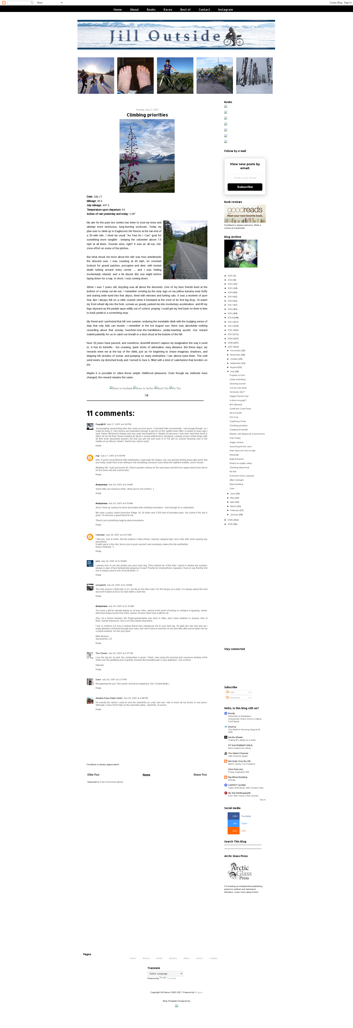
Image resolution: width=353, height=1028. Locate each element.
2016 (230, 309)
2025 (230, 275)
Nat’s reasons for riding (239, 748)
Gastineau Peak (238, 421)
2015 (230, 313)
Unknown (100, 534)
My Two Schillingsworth (239, 793)
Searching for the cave (241, 446)
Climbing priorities (238, 425)
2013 (230, 322)
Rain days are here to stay (243, 450)
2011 (230, 330)
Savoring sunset (237, 383)
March (233, 506)
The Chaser (101, 653)
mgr (98, 455)
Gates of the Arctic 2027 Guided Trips (245, 788)
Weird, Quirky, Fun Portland (241, 764)
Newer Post (200, 775)
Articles (173, 958)
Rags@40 (101, 424)
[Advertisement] (245, 586)
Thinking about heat (239, 467)
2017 (230, 305)
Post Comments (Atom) (111, 782)
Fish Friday (235, 438)
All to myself (236, 413)
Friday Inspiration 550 (238, 772)
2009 (230, 338)
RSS (239, 831)
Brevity (231, 713)
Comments (234, 697)
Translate (171, 978)
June (232, 493)
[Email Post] (146, 395)
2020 (230, 292)
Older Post (93, 775)
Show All (263, 800)
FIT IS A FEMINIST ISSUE (240, 745)
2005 (230, 524)
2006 (230, 520)
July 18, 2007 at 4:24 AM (120, 484)
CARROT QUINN (237, 785)
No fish (233, 471)
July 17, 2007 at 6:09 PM (119, 424)
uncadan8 (101, 585)
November (235, 354)
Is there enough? (238, 400)
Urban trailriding (238, 379)
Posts (231, 692)
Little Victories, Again (238, 756)
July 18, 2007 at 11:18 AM (119, 585)
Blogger (198, 992)
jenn (98, 561)
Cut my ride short (238, 388)
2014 (230, 317)
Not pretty (234, 454)
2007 (230, 347)
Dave (98, 679)
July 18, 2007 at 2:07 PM (120, 653)
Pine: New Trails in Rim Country (243, 796)
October (234, 359)
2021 (230, 288)
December (235, 350)
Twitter (240, 823)
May (232, 498)
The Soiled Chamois (238, 753)
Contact (204, 9)
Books (151, 9)
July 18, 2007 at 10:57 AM (118, 534)
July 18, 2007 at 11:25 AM (121, 606)
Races (168, 9)
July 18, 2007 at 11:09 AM (113, 561)
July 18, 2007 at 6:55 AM (120, 503)
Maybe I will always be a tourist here (247, 434)
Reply (98, 445)
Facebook (242, 816)
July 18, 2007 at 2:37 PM (114, 679)
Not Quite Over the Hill (239, 761)
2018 (230, 301)
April (232, 502)
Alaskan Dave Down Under (109, 698)
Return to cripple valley (241, 463)
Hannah (100, 665)
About (134, 9)
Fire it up (234, 417)
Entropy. (232, 780)
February (234, 510)
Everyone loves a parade (242, 475)
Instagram (225, 9)
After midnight (237, 480)
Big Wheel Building (237, 777)
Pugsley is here (237, 375)
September (235, 363)
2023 (230, 280)
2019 (230, 296)
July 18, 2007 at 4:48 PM (136, 698)
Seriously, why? (237, 392)
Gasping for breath (239, 429)
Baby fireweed (237, 459)
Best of (185, 9)
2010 (230, 334)
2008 (230, 343)
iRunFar (232, 726)
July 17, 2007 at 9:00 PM (113, 455)
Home (118, 9)
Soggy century (237, 442)
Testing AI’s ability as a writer (242, 740)
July (232, 371)
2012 (230, 326)
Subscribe (245, 187)
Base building (236, 484)
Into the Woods (235, 737)
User (232, 488)
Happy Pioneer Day (239, 396)
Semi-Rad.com (235, 769)
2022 (230, 284)
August (233, 367)
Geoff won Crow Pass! (240, 408)
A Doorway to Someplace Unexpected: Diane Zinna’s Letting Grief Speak (244, 719)
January (234, 514)
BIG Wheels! (236, 404)
